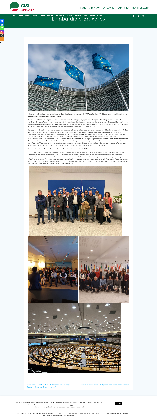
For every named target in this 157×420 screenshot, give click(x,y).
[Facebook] (2, 21)
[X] (2, 35)
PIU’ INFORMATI (140, 8)
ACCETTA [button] (118, 403)
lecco (34, 16)
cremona (51, 16)
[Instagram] (2, 32)
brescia (85, 16)
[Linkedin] (2, 24)
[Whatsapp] (2, 28)
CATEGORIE (108, 8)
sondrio (42, 16)
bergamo (77, 16)
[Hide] (0, 42)
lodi (21, 16)
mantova (60, 16)
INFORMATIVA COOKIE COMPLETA (118, 413)
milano (69, 16)
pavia (15, 16)
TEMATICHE (122, 8)
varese (99, 16)
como (92, 16)
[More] (2, 39)
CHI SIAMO (93, 8)
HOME (83, 8)
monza (27, 16)
